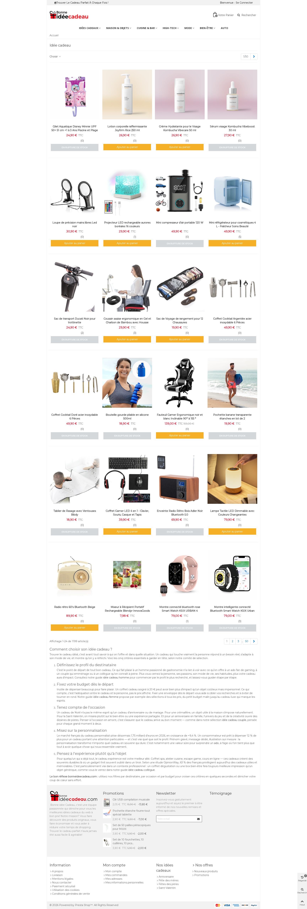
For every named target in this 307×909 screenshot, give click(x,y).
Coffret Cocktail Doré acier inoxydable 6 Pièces (74, 416)
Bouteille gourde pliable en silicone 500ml (127, 416)
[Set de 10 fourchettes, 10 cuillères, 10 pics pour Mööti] (107, 842)
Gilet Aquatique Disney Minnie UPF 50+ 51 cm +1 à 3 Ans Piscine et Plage (75, 128)
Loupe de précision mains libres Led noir (74, 224)
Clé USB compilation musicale (131, 799)
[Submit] (198, 819)
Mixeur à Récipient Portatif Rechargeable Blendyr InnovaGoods (127, 608)
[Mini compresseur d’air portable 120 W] (180, 190)
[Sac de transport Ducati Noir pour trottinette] (74, 286)
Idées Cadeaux (88, 28)
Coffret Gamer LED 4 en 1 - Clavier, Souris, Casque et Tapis (127, 512)
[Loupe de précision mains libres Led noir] (74, 190)
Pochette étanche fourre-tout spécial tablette (131, 812)
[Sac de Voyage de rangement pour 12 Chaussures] (180, 286)
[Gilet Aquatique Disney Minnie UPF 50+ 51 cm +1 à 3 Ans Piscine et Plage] (74, 94)
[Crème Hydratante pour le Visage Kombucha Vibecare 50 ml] (180, 94)
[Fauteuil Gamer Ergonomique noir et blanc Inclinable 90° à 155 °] (180, 382)
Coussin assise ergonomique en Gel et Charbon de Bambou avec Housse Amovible (127, 322)
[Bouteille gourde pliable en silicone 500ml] (127, 382)
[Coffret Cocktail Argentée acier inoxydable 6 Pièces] (232, 286)
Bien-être (206, 28)
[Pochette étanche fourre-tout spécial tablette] (107, 813)
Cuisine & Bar (146, 28)
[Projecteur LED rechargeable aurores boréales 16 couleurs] (127, 190)
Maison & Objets (117, 28)
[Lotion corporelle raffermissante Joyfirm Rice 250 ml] (127, 94)
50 (246, 641)
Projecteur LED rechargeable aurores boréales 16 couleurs (127, 224)
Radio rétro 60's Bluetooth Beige (74, 607)
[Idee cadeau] (69, 15)
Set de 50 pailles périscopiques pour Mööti (131, 827)
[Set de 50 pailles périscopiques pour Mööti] (107, 827)
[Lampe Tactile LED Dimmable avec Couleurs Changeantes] (232, 479)
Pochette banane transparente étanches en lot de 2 (232, 416)
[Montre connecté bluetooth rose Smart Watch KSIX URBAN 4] (180, 575)
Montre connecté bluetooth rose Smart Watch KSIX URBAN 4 (179, 608)
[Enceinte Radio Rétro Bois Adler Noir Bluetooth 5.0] (180, 479)
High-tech (169, 28)
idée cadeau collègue (141, 770)
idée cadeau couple (234, 720)
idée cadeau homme (116, 677)
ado (216, 743)
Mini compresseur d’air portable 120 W (179, 222)
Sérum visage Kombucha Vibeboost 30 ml (232, 128)
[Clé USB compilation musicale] (107, 802)
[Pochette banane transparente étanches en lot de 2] (232, 382)
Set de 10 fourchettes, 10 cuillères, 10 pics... (128, 841)
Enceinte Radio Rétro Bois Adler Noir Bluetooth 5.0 (180, 512)
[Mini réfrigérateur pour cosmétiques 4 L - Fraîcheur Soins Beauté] (232, 190)
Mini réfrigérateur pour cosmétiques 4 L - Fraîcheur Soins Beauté (232, 224)
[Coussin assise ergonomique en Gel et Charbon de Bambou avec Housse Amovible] (127, 286)
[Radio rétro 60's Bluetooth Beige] (74, 575)
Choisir (54, 56)
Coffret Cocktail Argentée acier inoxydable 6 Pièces (232, 320)
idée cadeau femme (106, 696)
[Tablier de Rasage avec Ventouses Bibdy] (74, 479)
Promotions (113, 793)
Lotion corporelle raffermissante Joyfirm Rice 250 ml (127, 128)
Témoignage (220, 793)
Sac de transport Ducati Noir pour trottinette (74, 320)
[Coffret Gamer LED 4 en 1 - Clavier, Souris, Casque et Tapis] (127, 479)
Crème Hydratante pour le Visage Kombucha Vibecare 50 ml (180, 128)
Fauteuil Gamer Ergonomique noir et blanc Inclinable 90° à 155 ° (180, 416)
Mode (188, 28)
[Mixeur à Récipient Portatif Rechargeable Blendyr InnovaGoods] (127, 575)
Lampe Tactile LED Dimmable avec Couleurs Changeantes (232, 512)
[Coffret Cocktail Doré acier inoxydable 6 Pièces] (74, 382)
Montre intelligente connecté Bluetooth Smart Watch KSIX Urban (232, 608)
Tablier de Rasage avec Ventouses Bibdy (74, 512)
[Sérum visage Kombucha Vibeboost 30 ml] (232, 94)
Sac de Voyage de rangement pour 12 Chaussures (179, 320)
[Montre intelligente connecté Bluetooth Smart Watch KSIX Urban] (232, 575)
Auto (224, 28)
